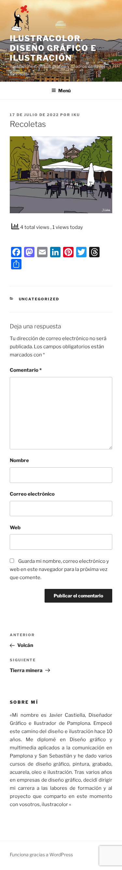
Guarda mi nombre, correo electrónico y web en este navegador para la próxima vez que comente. (59, 569)
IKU (76, 114)
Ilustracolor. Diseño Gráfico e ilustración (53, 48)
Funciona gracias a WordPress (41, 854)
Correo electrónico (32, 494)
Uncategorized (39, 299)
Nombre (19, 460)
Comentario (26, 370)
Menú (64, 90)
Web (15, 528)
